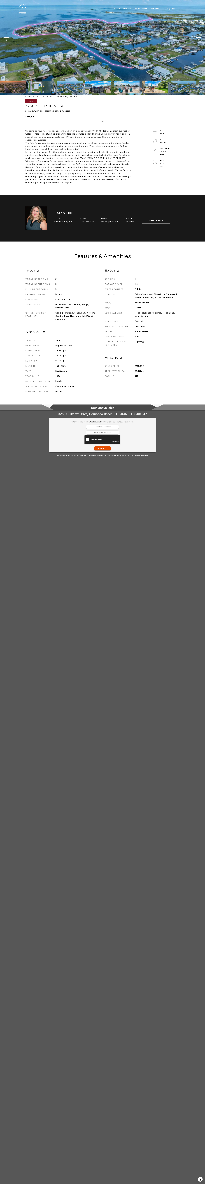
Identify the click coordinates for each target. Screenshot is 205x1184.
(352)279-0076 (87, 221)
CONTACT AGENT (156, 220)
